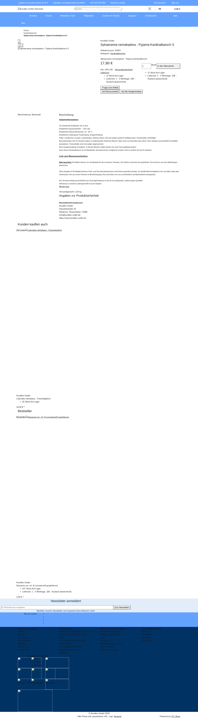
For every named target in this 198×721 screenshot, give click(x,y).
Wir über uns (24, 650)
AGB (102, 637)
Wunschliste (147, 640)
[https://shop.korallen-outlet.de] (20, 15)
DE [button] (160, 9)
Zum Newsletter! (121, 607)
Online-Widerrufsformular (70, 646)
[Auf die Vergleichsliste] (19, 45)
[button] (160, 2)
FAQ (61, 637)
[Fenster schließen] (19, 41)
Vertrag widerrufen (108, 650)
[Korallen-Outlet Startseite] (30, 9)
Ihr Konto (146, 631)
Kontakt (21, 634)
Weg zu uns (23, 646)
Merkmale (36, 114)
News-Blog (23, 637)
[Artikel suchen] (121, 9)
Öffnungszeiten (25, 640)
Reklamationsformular (69, 650)
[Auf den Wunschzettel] (22, 45)
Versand (117, 716)
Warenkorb (147, 637)
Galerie (21, 631)
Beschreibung (24, 114)
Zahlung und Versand (110, 634)
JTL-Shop (175, 716)
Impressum (105, 640)
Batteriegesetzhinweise (111, 643)
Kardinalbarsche (117, 53)
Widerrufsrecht (107, 646)
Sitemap (63, 653)
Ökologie (22, 643)
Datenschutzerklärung (110, 631)
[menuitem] (20, 15)
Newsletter (146, 634)
